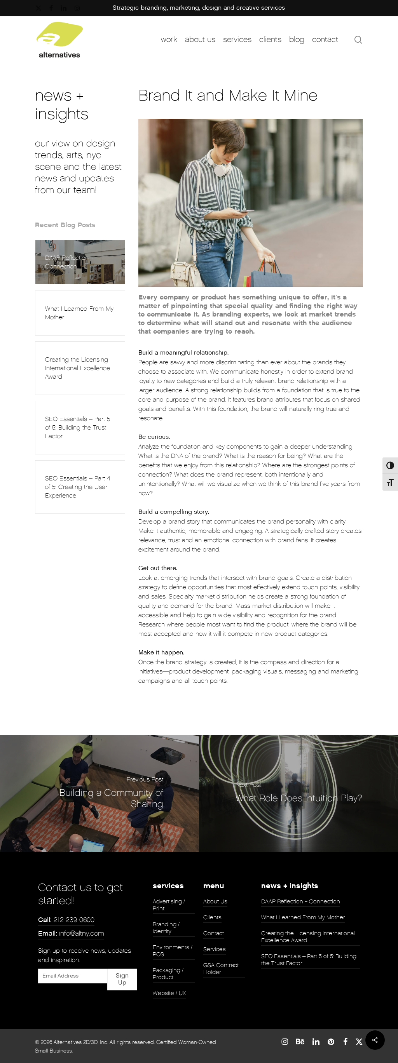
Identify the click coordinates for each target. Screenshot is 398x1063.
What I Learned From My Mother (303, 917)
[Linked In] (316, 1041)
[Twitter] (359, 1041)
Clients (212, 917)
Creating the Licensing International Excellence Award (308, 937)
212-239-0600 (66, 919)
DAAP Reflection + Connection (300, 901)
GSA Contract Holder (221, 969)
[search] (358, 40)
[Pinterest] (331, 1041)
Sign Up (122, 979)
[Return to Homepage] (59, 39)
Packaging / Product (168, 974)
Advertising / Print (169, 905)
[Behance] (300, 1041)
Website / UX (169, 993)
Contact (213, 933)
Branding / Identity (166, 928)
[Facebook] (345, 1041)
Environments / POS (172, 951)
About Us (215, 901)
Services (214, 949)
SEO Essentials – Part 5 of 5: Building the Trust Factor (308, 960)
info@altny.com (71, 933)
